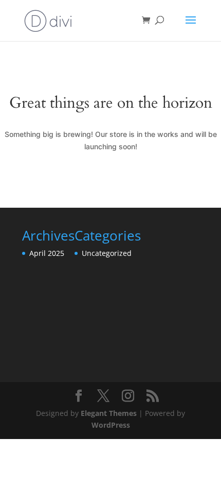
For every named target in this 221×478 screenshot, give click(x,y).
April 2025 (46, 253)
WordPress (110, 425)
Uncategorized (107, 253)
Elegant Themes (109, 413)
